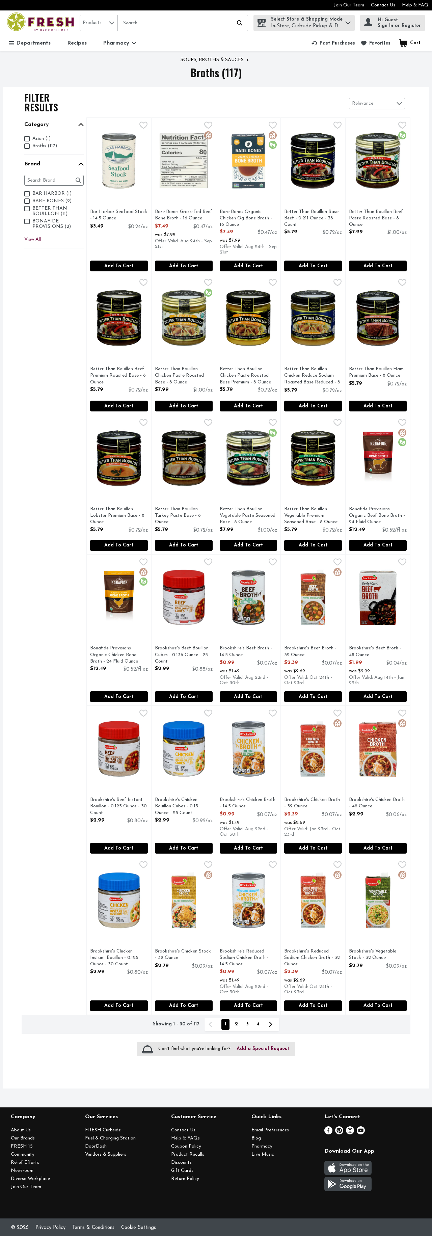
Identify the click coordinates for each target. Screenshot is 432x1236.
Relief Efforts (25, 1162)
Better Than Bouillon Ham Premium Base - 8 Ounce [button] (376, 373)
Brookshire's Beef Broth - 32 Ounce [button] (311, 652)
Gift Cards (182, 1170)
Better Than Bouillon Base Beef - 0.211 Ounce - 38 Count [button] (311, 218)
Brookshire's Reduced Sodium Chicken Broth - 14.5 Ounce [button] (247, 958)
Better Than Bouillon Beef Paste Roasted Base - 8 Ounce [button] (376, 218)
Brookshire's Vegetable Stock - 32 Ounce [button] (376, 955)
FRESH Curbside (103, 1130)
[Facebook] (328, 1133)
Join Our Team (349, 5)
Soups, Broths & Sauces (212, 59)
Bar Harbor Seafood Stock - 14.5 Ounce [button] (118, 215)
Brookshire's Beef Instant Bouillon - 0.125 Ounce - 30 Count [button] (118, 806)
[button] (348, 21)
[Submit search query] (239, 23)
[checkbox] (143, 126)
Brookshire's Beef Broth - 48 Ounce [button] (376, 652)
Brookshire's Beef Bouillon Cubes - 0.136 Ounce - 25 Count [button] (182, 655)
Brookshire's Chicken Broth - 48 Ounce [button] (377, 803)
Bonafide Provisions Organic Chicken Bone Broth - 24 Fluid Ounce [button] (117, 655)
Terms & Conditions (93, 1227)
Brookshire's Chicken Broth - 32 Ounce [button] (312, 803)
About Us (21, 1130)
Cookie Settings (138, 1227)
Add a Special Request (263, 1048)
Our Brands (23, 1138)
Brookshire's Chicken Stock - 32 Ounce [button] (183, 955)
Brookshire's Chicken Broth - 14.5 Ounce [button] (247, 803)
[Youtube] (361, 1133)
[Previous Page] (211, 1024)
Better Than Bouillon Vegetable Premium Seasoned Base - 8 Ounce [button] (311, 516)
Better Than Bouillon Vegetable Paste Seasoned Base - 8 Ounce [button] (247, 516)
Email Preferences (270, 1130)
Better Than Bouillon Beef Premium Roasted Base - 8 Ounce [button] (118, 376)
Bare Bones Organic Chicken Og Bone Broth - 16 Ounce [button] (247, 218)
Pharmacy (261, 1146)
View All (32, 239)
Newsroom (22, 1170)
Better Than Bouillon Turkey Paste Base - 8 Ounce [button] (182, 516)
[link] (333, 43)
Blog (256, 1138)
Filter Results (41, 102)
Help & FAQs (185, 1138)
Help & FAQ (415, 5)
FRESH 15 (22, 1146)
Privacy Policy (50, 1227)
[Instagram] (350, 1133)
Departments (33, 43)
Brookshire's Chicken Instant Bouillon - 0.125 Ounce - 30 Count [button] (117, 958)
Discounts (181, 1162)
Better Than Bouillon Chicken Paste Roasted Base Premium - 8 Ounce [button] (247, 376)
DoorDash (96, 1146)
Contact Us (383, 5)
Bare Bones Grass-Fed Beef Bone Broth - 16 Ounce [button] (183, 215)
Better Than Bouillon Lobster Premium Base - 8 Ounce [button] (117, 516)
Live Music (262, 1154)
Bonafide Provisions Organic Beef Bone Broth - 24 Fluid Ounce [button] (377, 516)
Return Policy (185, 1178)
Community (22, 1154)
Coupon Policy (186, 1146)
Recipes (77, 43)
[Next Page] (272, 1024)
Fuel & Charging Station (110, 1138)
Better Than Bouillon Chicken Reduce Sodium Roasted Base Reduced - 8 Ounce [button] (312, 376)
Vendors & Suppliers (105, 1154)
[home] (42, 22)
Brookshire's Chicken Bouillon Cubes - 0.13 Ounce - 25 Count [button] (182, 806)
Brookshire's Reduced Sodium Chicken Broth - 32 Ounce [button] (312, 958)
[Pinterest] (339, 1133)
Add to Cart (118, 266)
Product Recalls (187, 1154)
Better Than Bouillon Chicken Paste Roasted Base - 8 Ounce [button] (182, 376)
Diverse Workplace (30, 1178)
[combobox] (98, 23)
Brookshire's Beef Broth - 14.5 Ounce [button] (247, 652)
